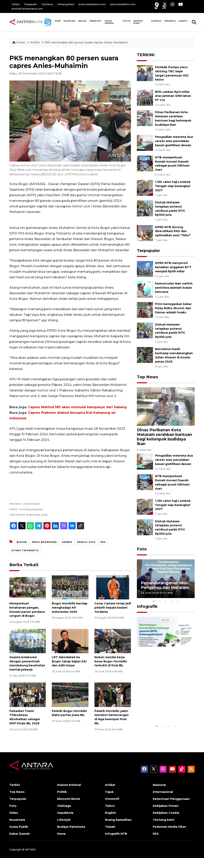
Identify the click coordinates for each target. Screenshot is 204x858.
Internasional (163, 792)
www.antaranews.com (92, 4)
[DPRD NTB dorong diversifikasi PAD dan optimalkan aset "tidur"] (145, 233)
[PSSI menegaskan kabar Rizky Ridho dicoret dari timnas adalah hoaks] (145, 310)
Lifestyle (64, 820)
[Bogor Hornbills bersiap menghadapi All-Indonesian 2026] (70, 587)
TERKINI (146, 54)
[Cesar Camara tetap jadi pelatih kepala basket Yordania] (112, 587)
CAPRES (67, 542)
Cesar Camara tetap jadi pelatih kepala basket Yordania (112, 608)
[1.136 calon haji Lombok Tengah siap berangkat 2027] (145, 188)
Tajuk (109, 792)
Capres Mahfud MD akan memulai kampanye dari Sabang (77, 407)
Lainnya (182, 21)
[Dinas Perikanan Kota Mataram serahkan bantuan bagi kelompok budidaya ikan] (145, 118)
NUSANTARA (69, 21)
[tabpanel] (166, 578)
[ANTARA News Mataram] (31, 22)
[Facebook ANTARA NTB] (157, 4)
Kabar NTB (95, 21)
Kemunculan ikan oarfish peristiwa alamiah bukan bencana (174, 288)
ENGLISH (82, 21)
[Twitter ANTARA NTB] (165, 4)
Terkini (15, 4)
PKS (103, 542)
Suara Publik (18, 827)
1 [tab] (154, 601)
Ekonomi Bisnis (138, 22)
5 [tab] (178, 601)
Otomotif (112, 799)
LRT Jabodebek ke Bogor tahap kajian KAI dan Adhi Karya (69, 661)
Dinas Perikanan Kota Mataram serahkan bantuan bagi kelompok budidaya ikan (164, 437)
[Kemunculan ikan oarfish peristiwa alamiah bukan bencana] (145, 289)
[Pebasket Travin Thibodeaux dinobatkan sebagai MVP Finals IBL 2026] (27, 694)
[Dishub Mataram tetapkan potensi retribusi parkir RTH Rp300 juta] (145, 208)
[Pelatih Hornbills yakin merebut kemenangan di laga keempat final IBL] (112, 694)
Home (21, 42)
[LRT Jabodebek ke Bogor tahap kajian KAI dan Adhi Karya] (70, 641)
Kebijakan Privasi (165, 806)
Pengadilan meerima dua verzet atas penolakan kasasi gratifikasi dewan (174, 141)
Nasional (159, 785)
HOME (58, 21)
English (110, 813)
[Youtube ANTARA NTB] (180, 4)
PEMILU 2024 (86, 542)
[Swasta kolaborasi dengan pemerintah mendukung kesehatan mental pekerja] (27, 641)
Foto (142, 549)
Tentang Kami (65, 4)
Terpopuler (30, 4)
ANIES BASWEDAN (44, 542)
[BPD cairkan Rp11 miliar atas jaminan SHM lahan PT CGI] (145, 97)
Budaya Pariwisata (71, 827)
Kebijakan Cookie (166, 813)
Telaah (110, 827)
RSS (156, 833)
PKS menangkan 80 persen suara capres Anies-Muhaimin (86, 42)
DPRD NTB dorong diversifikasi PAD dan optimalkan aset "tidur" (173, 231)
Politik (126, 21)
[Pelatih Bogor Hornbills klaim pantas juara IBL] (70, 694)
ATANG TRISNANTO (25, 550)
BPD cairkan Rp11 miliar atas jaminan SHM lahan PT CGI (173, 96)
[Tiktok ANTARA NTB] (156, 7)
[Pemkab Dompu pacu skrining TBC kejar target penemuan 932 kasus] (145, 73)
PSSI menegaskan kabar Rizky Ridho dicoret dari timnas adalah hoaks (173, 308)
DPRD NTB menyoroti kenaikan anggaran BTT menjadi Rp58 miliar (173, 267)
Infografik (147, 606)
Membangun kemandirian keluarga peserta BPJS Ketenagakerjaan (162, 707)
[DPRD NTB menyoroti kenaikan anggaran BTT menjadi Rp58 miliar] (145, 269)
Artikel (110, 785)
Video (13, 813)
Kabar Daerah (19, 833)
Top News (47, 4)
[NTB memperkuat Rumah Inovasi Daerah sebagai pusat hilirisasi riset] (145, 163)
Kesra (61, 833)
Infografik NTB (116, 833)
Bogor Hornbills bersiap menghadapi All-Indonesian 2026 (69, 608)
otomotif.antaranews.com (27, 8)
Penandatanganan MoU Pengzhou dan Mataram (165, 585)
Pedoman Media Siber (169, 827)
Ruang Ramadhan (118, 820)
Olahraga (156, 21)
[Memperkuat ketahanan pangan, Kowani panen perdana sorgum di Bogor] (27, 587)
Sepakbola (170, 21)
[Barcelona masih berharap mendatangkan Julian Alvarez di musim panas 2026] (145, 355)
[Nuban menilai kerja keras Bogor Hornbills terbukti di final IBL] (112, 641)
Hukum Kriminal (109, 22)
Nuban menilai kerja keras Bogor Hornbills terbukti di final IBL (110, 661)
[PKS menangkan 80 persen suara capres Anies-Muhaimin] (166, 406)
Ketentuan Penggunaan (171, 799)
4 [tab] (172, 601)
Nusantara (17, 820)
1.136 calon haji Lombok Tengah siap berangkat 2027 (172, 186)
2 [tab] (160, 601)
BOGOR (22, 542)
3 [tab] (166, 601)
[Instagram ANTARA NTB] (172, 4)
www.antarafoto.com (123, 4)
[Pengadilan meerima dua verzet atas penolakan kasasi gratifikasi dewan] (145, 142)
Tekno (110, 806)
